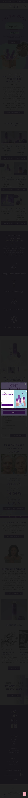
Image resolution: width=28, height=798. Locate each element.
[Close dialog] (26, 391)
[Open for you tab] (24, 794)
